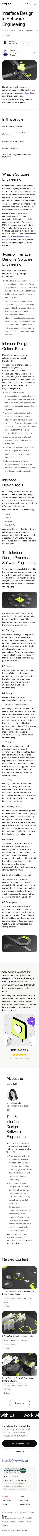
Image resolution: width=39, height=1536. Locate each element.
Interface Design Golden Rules (13, 141)
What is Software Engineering (12, 126)
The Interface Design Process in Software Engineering (17, 156)
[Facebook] (23, 43)
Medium (5, 1522)
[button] (35, 3)
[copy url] (28, 43)
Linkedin (29, 1522)
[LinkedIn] (8, 1110)
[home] (6, 3)
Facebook (12, 1522)
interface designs (29, 93)
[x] (34, 43)
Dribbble (21, 1522)
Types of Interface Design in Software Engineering (15, 134)
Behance (5, 1526)
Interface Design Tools (10, 148)
